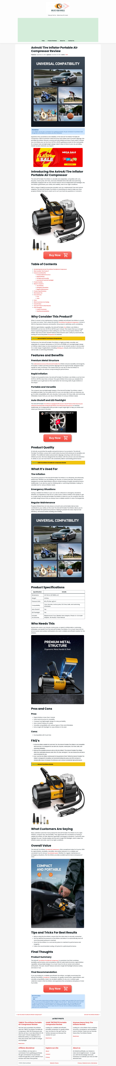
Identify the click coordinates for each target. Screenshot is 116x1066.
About (47, 1051)
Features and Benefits (40, 273)
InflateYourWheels (26, 1063)
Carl (66, 54)
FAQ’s (35, 300)
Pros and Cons (38, 294)
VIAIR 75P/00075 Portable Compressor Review (56, 1023)
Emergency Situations (42, 287)
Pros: (38, 296)
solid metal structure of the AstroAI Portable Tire (47, 364)
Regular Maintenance (42, 289)
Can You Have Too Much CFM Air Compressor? (29, 1014)
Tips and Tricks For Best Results (42, 305)
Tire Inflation (40, 285)
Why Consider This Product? (41, 271)
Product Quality (38, 282)
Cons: (38, 298)
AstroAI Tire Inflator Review (91, 1014)
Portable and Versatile (43, 278)
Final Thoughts (38, 307)
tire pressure (51, 334)
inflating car (60, 348)
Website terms (87, 1063)
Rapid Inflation (41, 276)
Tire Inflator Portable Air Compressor (69, 322)
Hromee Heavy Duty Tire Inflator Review (83, 1023)
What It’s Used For (39, 284)
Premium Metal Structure (43, 274)
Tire (65, 327)
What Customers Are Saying (41, 302)
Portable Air (46, 977)
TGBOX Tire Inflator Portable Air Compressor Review (30, 1023)
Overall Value (37, 304)
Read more (21, 1043)
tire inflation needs (53, 853)
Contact (48, 1054)
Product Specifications (40, 291)
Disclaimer (94, 1063)
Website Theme (54, 1063)
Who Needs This (38, 293)
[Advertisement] (58, 28)
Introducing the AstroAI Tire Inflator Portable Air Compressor (50, 269)
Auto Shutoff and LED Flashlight (45, 280)
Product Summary (42, 309)
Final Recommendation (43, 311)
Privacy (48, 1057)
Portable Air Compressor (52, 849)
